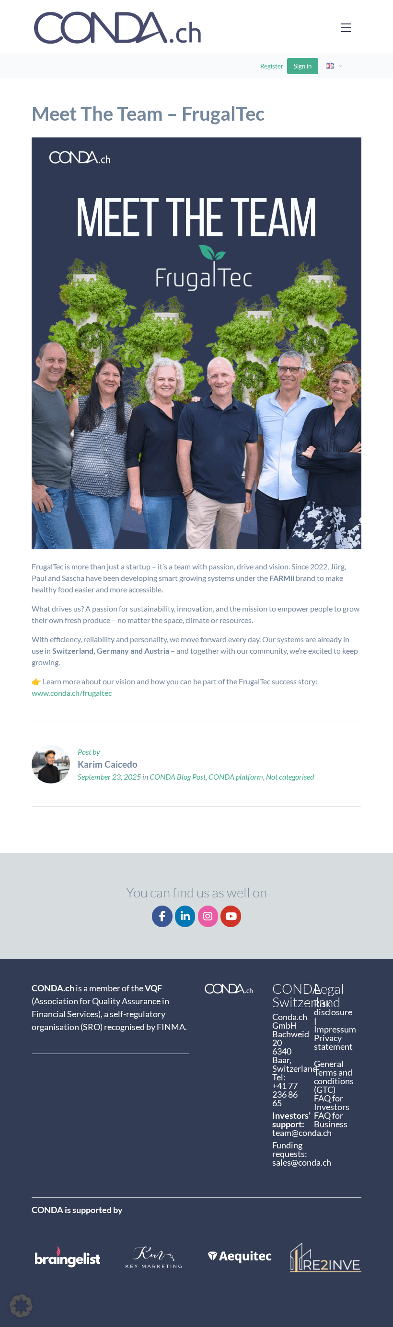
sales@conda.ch (301, 1162)
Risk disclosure (334, 1007)
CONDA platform (235, 776)
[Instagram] (208, 916)
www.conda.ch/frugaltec (72, 692)
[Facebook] (162, 916)
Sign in (303, 66)
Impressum (335, 1029)
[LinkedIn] (185, 916)
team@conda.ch (302, 1132)
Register (271, 66)
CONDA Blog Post (178, 776)
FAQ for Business (330, 1119)
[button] (21, 1306)
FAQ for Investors (331, 1102)
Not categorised (290, 776)
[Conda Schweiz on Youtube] (230, 916)
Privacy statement (333, 1042)
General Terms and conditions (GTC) (334, 1076)
